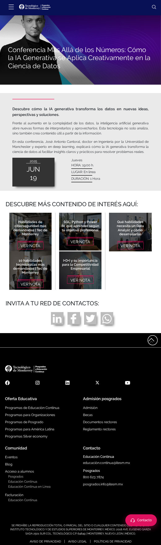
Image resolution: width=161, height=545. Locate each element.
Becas (88, 415)
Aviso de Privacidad (45, 541)
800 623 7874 (93, 477)
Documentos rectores (100, 422)
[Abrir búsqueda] (152, 7)
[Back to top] (153, 340)
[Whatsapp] (107, 318)
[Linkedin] (57, 318)
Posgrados (15, 476)
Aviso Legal (77, 541)
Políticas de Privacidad (112, 541)
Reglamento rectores (99, 429)
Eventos (11, 457)
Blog (8, 464)
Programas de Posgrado (24, 422)
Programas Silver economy (26, 436)
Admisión (90, 408)
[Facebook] (74, 318)
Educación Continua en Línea (29, 487)
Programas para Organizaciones (30, 415)
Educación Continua (22, 481)
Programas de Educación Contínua (32, 408)
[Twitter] (90, 318)
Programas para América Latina (29, 429)
